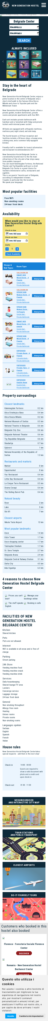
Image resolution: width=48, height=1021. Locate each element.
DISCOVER (24, 953)
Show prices (38, 279)
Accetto (10, 1016)
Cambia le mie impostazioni (31, 1016)
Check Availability (13, 254)
